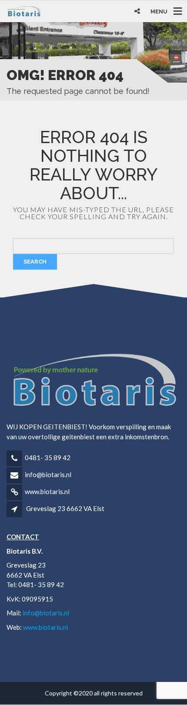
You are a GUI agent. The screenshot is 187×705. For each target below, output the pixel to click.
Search (35, 261)
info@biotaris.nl (48, 474)
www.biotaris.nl (47, 491)
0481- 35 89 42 (47, 457)
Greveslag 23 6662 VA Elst (65, 508)
